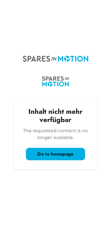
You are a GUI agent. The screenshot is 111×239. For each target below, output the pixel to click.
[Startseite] (55, 59)
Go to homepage (55, 154)
